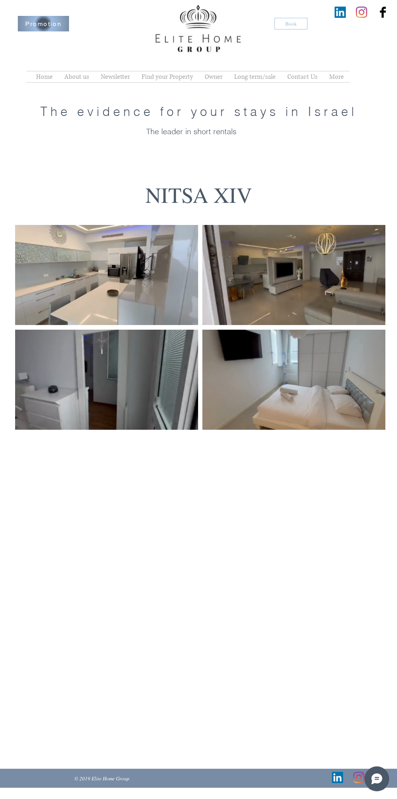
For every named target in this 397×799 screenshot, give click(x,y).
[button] (188, 316)
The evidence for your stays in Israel (198, 111)
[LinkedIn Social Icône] (340, 12)
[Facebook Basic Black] (382, 12)
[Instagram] (361, 12)
